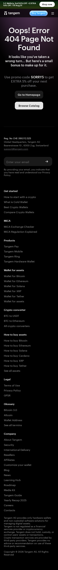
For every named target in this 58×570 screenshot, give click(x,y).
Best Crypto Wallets (16, 206)
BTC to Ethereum (14, 320)
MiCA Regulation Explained (20, 231)
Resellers (9, 454)
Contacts (9, 509)
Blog (6, 469)
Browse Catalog (29, 105)
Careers (8, 504)
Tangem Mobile (13, 251)
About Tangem (13, 439)
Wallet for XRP (12, 290)
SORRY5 (37, 77)
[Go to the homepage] (12, 13)
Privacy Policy (12, 390)
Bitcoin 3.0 (10, 409)
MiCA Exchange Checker (19, 226)
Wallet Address (13, 419)
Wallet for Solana (14, 285)
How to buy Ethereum (17, 345)
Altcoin (8, 414)
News (7, 474)
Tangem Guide (13, 494)
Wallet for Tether (14, 295)
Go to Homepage (29, 94)
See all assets (12, 370)
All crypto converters (17, 325)
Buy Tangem (38, 13)
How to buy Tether (15, 365)
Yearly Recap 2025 (15, 499)
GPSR (7, 395)
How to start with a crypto (20, 196)
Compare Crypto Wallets (19, 211)
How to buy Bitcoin (15, 340)
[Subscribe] (47, 161)
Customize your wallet (17, 464)
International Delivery (17, 449)
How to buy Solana (15, 350)
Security (9, 444)
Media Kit (9, 489)
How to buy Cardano (16, 355)
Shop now (47, 4)
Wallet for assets (14, 300)
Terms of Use (12, 385)
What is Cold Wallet (16, 201)
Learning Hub (12, 479)
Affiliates (9, 459)
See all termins (13, 424)
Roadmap (10, 484)
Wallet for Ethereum (16, 280)
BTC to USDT (11, 315)
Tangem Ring (12, 256)
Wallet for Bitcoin (14, 275)
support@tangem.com (16, 148)
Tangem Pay (11, 246)
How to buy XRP (14, 360)
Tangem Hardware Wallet (19, 261)
